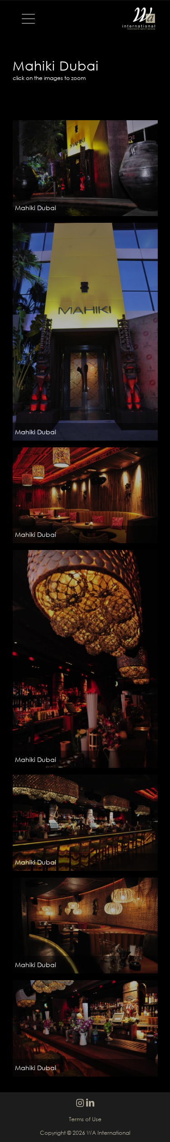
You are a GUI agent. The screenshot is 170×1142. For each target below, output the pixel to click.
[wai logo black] (85, 18)
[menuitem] (24, 18)
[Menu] (24, 18)
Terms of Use (85, 1119)
